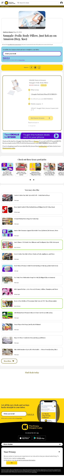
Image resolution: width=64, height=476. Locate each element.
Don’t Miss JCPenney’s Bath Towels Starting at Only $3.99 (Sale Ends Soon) (36, 266)
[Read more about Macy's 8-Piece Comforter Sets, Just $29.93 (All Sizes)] (7, 340)
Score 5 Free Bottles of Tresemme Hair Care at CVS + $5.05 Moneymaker (35, 301)
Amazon (36, 141)
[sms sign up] (32, 136)
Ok (11, 462)
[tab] (22, 179)
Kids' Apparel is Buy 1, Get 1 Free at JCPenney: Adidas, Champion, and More (36, 289)
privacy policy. (21, 458)
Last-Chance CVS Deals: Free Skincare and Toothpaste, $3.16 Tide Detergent (36, 242)
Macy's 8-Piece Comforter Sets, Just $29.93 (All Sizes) (29, 338)
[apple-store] (25, 438)
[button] (59, 444)
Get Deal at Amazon (37, 118)
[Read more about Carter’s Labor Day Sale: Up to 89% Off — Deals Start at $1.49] (7, 197)
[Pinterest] (35, 67)
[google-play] (39, 438)
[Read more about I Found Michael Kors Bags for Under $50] (7, 221)
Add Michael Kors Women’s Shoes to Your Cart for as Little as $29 (33, 313)
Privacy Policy (22, 60)
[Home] (10, 2)
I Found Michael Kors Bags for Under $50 (26, 219)
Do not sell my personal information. (25, 460)
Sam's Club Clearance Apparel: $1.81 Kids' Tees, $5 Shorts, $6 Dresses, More (36, 230)
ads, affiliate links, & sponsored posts (14, 44)
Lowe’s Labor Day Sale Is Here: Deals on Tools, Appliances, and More (34, 254)
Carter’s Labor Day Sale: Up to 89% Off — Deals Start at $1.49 (32, 195)
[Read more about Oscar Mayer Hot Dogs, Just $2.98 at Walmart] (7, 327)
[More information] (42, 104)
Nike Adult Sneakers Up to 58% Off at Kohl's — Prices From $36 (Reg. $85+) (36, 349)
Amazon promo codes (8, 148)
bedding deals (43, 146)
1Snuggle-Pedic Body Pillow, (43, 94)
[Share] (39, 67)
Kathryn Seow (8, 32)
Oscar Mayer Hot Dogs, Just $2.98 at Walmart (27, 324)
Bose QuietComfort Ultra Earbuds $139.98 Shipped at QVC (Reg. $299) (34, 207)
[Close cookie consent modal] (59, 452)
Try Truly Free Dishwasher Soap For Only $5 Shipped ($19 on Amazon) (34, 277)
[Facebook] (31, 67)
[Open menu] (2, 3)
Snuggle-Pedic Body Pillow (38, 83)
